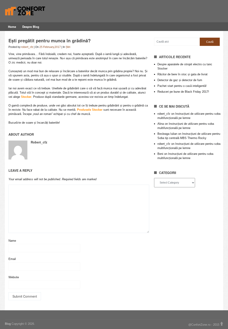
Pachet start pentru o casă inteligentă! (182, 86)
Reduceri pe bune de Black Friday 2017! (183, 91)
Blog (8, 323)
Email (12, 259)
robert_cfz (27, 47)
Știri (68, 47)
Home (12, 27)
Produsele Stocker (89, 109)
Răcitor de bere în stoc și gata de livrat (182, 74)
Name (12, 240)
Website (13, 277)
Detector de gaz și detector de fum (179, 80)
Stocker (26, 96)
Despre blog (30, 27)
